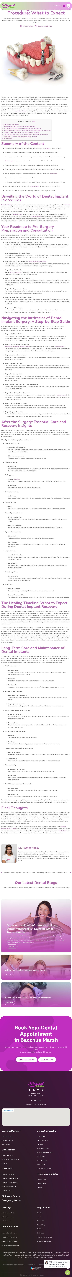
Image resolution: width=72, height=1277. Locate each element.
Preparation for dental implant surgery (17, 347)
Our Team (40, 1217)
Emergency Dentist (11, 1200)
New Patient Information (44, 1237)
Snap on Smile (6, 1144)
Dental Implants (10, 1226)
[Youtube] (38, 1090)
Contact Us (40, 1233)
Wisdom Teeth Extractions (45, 1152)
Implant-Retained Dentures (10, 1241)
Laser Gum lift (6, 1191)
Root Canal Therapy (43, 1148)
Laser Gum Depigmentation (10, 1178)
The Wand (40, 1144)
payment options (15, 272)
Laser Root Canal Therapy (9, 1182)
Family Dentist (41, 1165)
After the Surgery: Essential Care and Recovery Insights (20, 132)
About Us (40, 1213)
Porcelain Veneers (7, 1140)
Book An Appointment (44, 1241)
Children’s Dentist (11, 1196)
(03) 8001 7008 (36, 1101)
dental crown (61, 395)
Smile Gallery (41, 1225)
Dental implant (9, 161)
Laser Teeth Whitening (9, 1186)
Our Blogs (40, 1229)
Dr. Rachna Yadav (28, 848)
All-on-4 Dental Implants (9, 1237)
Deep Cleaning (41, 1136)
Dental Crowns (41, 1179)
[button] (47, 1059)
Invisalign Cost (6, 1221)
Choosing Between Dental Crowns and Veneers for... (28, 997)
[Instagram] (34, 1090)
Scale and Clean (42, 1161)
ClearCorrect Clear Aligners (10, 1159)
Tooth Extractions (42, 1140)
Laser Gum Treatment (8, 1174)
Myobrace (5, 1163)
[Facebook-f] (30, 1090)
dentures (67, 205)
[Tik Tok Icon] (42, 1090)
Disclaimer (31, 1265)
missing (47, 148)
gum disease (35, 186)
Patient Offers (41, 1221)
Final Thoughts (7, 138)
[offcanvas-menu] (68, 6)
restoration (53, 174)
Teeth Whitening (7, 1136)
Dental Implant (28, 26)
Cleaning (16, 479)
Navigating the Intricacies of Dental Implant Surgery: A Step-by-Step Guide (26, 130)
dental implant (17, 214)
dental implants (20, 111)
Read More (12, 946)
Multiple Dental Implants (9, 1233)
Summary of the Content (10, 124)
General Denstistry (46, 1130)
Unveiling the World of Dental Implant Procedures (18, 126)
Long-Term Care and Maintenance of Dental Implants (19, 137)
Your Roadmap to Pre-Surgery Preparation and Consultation (21, 128)
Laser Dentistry (7, 1168)
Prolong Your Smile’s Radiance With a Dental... (25, 970)
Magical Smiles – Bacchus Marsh (13, 1265)
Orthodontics (8, 1149)
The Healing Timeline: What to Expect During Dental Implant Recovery (25, 134)
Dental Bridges (41, 1183)
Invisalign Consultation (8, 1213)
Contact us (62, 831)
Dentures (39, 1187)
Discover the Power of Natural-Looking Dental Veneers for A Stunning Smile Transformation (32, 929)
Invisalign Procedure (8, 1217)
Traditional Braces (7, 1155)
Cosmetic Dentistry (11, 1130)
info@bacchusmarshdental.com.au (36, 1104)
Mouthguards (41, 1156)
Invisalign (6, 1207)
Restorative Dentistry (47, 1174)
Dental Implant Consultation (37, 262)
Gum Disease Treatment (44, 1169)
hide (33, 121)
